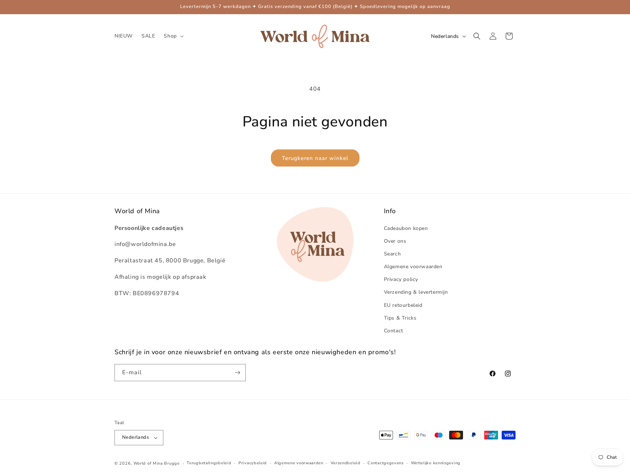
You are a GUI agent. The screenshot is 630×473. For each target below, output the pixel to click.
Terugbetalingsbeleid (209, 463)
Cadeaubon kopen (406, 228)
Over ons (395, 241)
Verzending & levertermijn (416, 292)
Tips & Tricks (400, 317)
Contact (393, 330)
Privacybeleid (252, 463)
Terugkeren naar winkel (315, 158)
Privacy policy (401, 279)
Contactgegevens (386, 463)
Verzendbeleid (346, 463)
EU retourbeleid (403, 305)
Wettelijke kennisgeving (435, 463)
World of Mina (148, 463)
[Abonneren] (237, 372)
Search (392, 253)
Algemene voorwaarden (413, 266)
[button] (172, 36)
